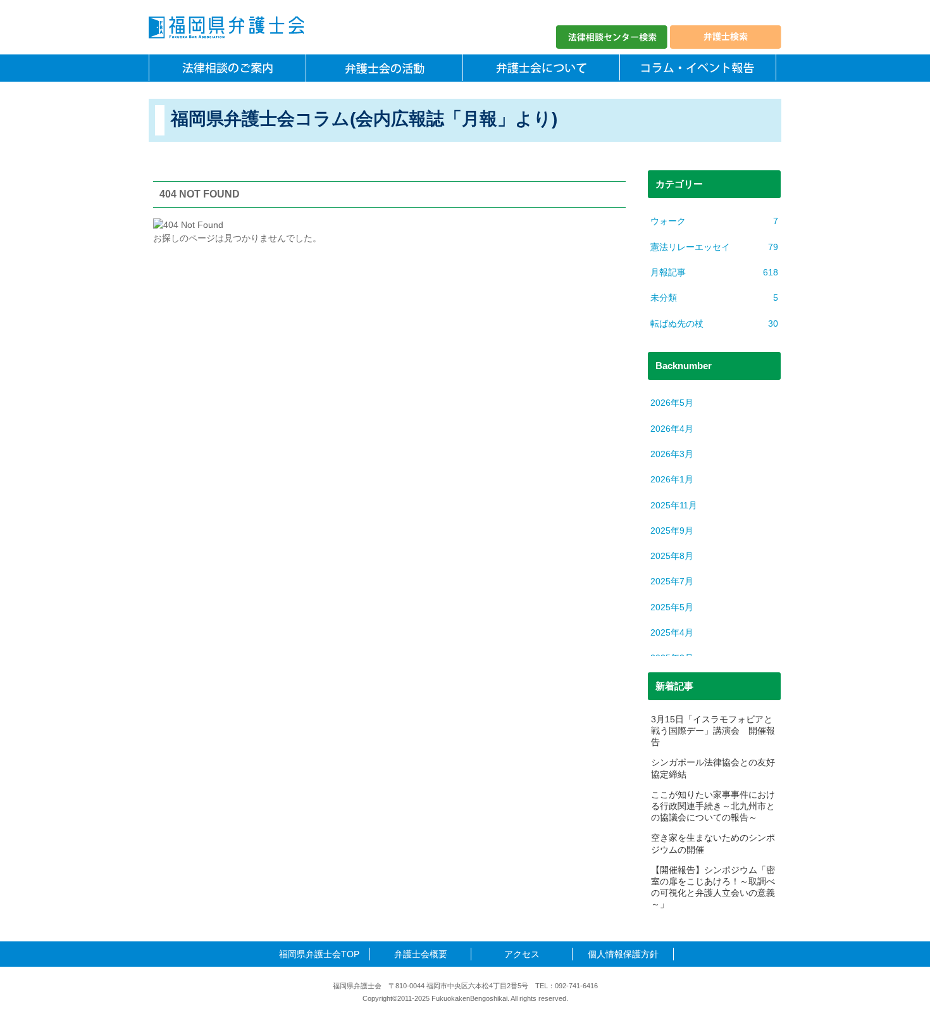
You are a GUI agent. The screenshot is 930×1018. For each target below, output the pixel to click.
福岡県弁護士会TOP (319, 954)
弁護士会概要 (420, 954)
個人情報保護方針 (623, 954)
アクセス (522, 954)
